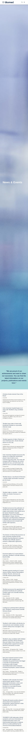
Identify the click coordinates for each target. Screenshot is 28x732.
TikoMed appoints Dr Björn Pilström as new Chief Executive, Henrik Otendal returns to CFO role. (13, 441)
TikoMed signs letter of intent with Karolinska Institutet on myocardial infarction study (12, 425)
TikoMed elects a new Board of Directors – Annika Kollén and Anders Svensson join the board (14, 478)
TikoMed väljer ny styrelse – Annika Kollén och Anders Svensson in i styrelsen (12, 494)
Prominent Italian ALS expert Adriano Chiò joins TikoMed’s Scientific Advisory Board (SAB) (14, 555)
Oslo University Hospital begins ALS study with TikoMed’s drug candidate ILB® (13, 409)
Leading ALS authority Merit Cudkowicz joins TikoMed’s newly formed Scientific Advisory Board (14, 609)
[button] (22, 2)
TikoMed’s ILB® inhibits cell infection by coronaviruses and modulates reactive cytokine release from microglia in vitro (14, 625)
